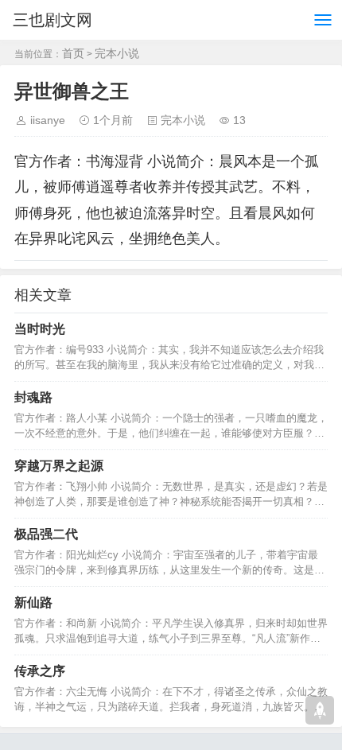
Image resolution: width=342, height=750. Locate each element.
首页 (73, 53)
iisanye (47, 120)
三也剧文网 (52, 20)
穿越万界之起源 (58, 465)
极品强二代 (46, 534)
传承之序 (39, 671)
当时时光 (39, 329)
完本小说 (117, 53)
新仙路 (33, 602)
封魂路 (33, 397)
